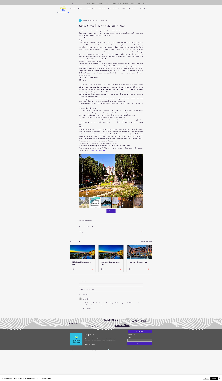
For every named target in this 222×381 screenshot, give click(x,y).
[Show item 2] (95, 202)
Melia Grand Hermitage (129, 9)
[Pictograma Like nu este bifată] (84, 308)
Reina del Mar (91, 9)
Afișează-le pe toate (146, 241)
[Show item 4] (116, 202)
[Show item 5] (127, 202)
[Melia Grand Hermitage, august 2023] (111, 252)
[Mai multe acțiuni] (142, 21)
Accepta (214, 378)
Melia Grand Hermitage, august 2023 (110, 263)
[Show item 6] (138, 202)
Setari (206, 378)
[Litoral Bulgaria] (109, 349)
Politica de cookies (46, 378)
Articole (72, 9)
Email (129, 337)
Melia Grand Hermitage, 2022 (138, 262)
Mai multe (142, 9)
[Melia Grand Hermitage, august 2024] (82, 252)
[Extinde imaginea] (111, 175)
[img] (63, 13)
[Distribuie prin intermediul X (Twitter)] (84, 226)
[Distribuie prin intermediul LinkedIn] (88, 226)
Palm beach (101, 9)
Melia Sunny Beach (113, 9)
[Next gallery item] (141, 175)
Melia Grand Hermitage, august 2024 (81, 263)
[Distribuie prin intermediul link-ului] (92, 226)
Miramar (80, 9)
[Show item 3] (106, 202)
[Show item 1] (84, 202)
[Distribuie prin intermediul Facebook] (80, 226)
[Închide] (220, 378)
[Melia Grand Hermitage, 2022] (139, 252)
